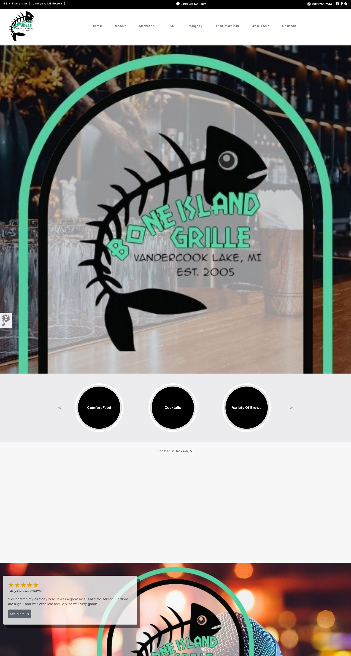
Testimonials (227, 26)
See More (18, 614)
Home (96, 26)
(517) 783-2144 (322, 4)
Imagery (195, 26)
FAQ (171, 26)
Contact (289, 26)
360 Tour (260, 26)
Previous (60, 408)
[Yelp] (345, 3)
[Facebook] (342, 3)
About (120, 26)
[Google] (337, 3)
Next (291, 408)
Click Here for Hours (193, 3)
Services (147, 26)
